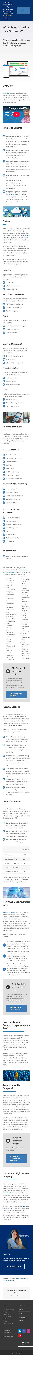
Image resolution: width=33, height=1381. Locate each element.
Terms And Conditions (7, 1331)
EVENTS (21, 1309)
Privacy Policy (8, 1336)
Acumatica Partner (9, 1193)
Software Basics (9, 1280)
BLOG (21, 1313)
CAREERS (22, 1305)
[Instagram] (28, 1331)
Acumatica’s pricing (9, 912)
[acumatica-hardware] (16, 58)
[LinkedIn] (19, 1331)
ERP (4, 1280)
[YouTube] (19, 1335)
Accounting (19, 1278)
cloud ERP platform (12, 194)
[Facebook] (24, 1331)
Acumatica (6, 93)
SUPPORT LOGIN (22, 1319)
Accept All (23, 10)
